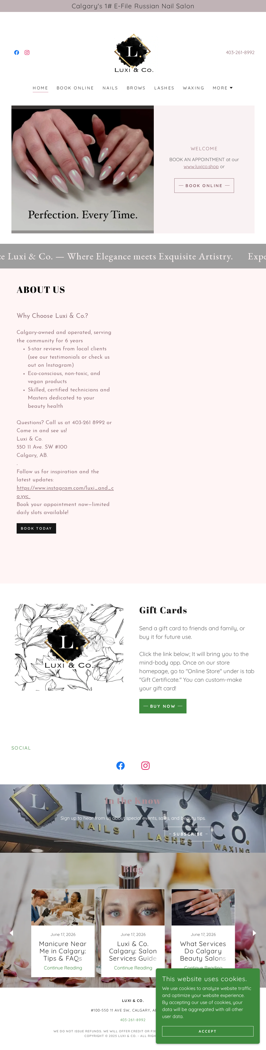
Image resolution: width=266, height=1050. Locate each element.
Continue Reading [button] (63, 968)
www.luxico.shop (201, 166)
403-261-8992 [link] (240, 52)
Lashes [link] (164, 87)
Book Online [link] (75, 87)
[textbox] (106, 834)
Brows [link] (136, 87)
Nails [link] (110, 87)
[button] (223, 88)
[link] (16, 52)
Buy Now (163, 706)
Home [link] (40, 87)
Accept (208, 1031)
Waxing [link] (193, 87)
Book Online (204, 185)
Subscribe (188, 834)
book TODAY (36, 528)
